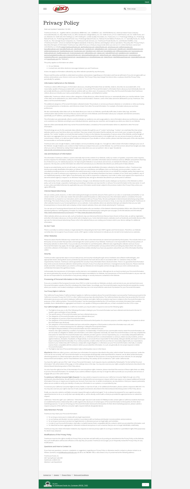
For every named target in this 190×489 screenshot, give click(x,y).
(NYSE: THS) (83, 485)
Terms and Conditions (81, 475)
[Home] (61, 9)
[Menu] (45, 9)
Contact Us (47, 475)
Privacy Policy (66, 475)
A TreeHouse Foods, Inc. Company (66, 485)
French (147, 2)
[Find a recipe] (125, 9)
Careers (56, 475)
